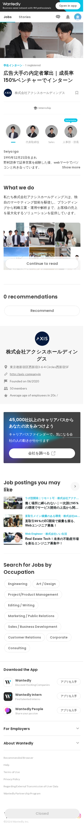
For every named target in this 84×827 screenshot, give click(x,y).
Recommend (42, 310)
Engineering (17, 584)
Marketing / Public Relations (31, 616)
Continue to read (42, 263)
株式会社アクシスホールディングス (42, 355)
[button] (44, 669)
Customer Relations (24, 637)
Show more (71, 167)
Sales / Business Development (32, 626)
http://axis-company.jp (25, 374)
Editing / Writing (21, 605)
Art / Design (46, 584)
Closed (42, 813)
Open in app (68, 6)
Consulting (17, 648)
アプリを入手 (69, 682)
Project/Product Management (33, 594)
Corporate (59, 637)
